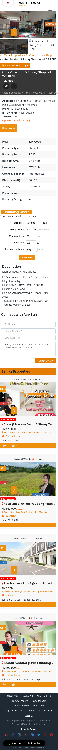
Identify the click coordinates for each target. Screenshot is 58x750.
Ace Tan (30, 314)
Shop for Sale (27, 696)
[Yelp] (45, 735)
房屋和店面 (12, 696)
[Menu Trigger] (50, 11)
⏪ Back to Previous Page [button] (15, 65)
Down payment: (16, 229)
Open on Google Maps (15, 120)
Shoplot (50, 55)
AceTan (4, 55)
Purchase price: (16, 223)
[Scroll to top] (50, 742)
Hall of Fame (38, 705)
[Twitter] (39, 735)
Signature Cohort (14, 710)
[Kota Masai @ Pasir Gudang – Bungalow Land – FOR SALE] (28, 479)
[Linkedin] (32, 735)
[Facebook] (13, 735)
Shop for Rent (44, 696)
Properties (17, 55)
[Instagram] (19, 735)
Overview (8, 128)
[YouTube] (26, 735)
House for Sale (38, 700)
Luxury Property (20, 700)
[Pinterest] (52, 735)
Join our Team (33, 710)
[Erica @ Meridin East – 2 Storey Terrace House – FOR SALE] (28, 399)
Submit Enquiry (45, 360)
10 (4, 388)
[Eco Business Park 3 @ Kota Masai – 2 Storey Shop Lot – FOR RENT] (28, 558)
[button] (24, 743)
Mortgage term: (16, 236)
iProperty (47, 710)
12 (4, 627)
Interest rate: (18, 242)
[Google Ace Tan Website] (6, 735)
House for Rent (21, 705)
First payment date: (14, 249)
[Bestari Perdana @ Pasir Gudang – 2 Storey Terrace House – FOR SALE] (28, 638)
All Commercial (34, 55)
